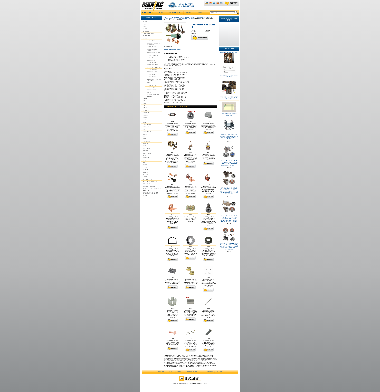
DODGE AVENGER (152, 40)
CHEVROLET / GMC (148, 33)
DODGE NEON (151, 74)
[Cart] (231, 3)
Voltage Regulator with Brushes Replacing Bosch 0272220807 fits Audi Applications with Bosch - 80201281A (229, 137)
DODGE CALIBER (152, 47)
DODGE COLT (151, 60)
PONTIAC (145, 155)
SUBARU (145, 169)
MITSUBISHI (146, 148)
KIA (144, 129)
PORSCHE (146, 158)
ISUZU (145, 117)
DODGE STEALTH (152, 87)
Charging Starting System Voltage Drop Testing (229, 75)
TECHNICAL (146, 184)
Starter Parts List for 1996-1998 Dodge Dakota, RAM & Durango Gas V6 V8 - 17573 (188, 17)
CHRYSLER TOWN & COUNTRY (153, 95)
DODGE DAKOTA (152, 62)
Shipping (170, 372)
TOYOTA (145, 174)
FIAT (144, 101)
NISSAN (145, 150)
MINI (144, 146)
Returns (180, 372)
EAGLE (145, 98)
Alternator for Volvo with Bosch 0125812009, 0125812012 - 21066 (151, 194)
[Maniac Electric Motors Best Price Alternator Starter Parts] (152, 7)
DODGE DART (151, 57)
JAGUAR (145, 120)
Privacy (200, 12)
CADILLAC (146, 31)
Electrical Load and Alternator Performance (229, 114)
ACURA (145, 21)
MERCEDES (146, 141)
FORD (145, 103)
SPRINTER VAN (151, 85)
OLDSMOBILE (147, 153)
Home (165, 17)
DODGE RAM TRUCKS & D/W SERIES (154, 79)
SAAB (144, 162)
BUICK (145, 29)
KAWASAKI (146, 127)
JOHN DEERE (147, 124)
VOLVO (145, 177)
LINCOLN (145, 136)
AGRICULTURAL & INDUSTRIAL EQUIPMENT (152, 189)
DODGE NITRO (151, 76)
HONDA (145, 108)
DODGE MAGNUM (152, 72)
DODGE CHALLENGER (153, 53)
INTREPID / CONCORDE (154, 67)
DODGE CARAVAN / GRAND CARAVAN (152, 50)
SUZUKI (145, 172)
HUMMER (146, 110)
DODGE (145, 38)
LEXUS (145, 134)
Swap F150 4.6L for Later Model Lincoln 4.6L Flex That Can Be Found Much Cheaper (229, 97)
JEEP (144, 122)
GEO (144, 105)
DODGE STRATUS (152, 90)
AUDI (144, 24)
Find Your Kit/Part (174, 12)
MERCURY (146, 143)
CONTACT (189, 12)
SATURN (145, 165)
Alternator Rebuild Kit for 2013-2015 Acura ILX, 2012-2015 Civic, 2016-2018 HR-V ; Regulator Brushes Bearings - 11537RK (229, 163)
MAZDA (145, 139)
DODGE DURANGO (152, 65)
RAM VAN (149, 83)
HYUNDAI (146, 112)
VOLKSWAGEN (147, 179)
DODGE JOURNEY (152, 69)
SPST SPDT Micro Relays (150, 181)
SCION (145, 167)
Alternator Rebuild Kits (149, 186)
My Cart (219, 372)
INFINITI (145, 115)
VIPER (149, 92)
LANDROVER (147, 131)
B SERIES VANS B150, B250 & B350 (153, 43)
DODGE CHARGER (152, 55)
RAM (144, 160)
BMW (144, 26)
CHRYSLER (146, 36)
